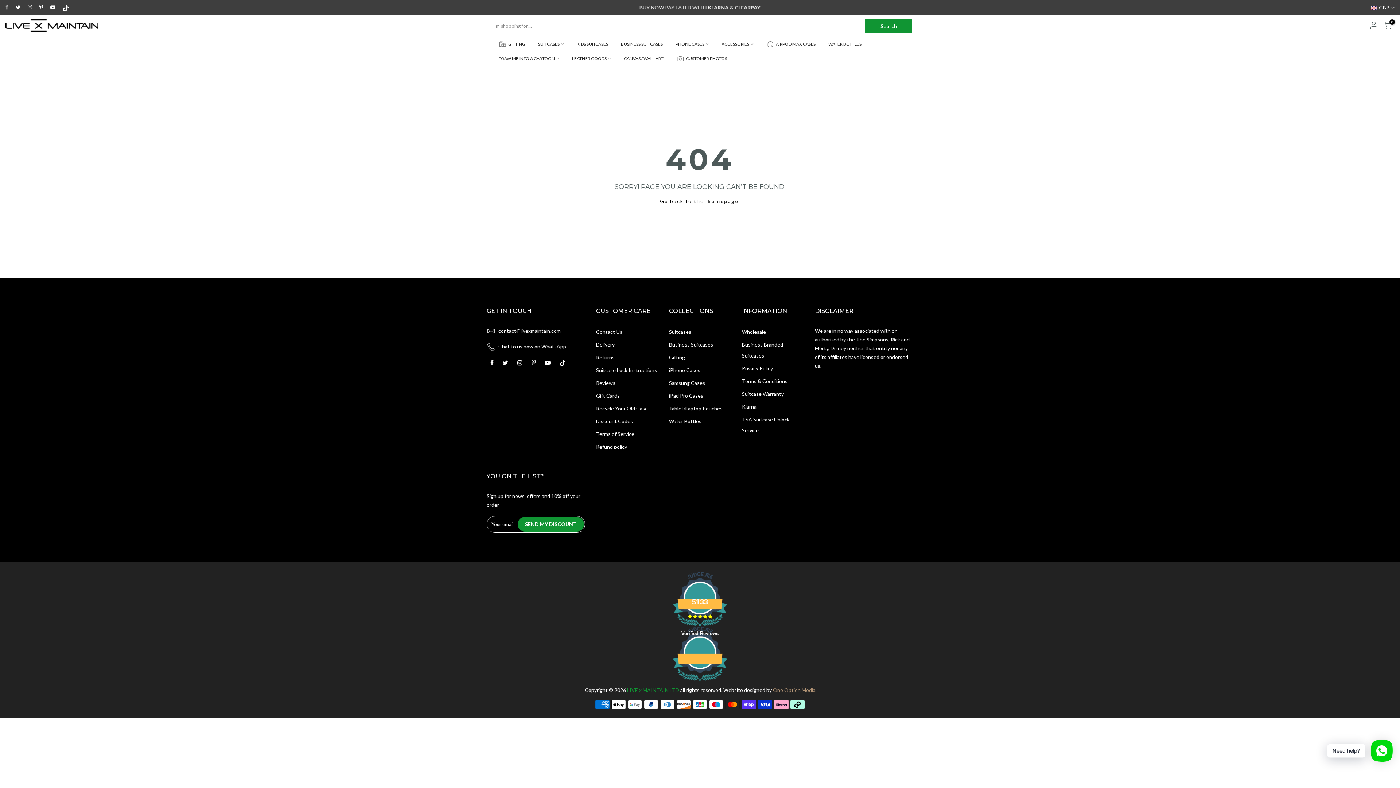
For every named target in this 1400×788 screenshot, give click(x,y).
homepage (723, 201)
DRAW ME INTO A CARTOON (527, 58)
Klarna (749, 406)
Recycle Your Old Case (622, 408)
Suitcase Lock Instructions (626, 370)
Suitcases (680, 332)
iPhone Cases (684, 370)
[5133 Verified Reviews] (700, 682)
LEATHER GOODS (589, 58)
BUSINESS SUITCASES (642, 44)
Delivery (605, 344)
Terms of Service (615, 434)
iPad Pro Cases (686, 396)
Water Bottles (685, 421)
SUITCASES (549, 44)
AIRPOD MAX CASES (796, 44)
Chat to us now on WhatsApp (532, 346)
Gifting (677, 357)
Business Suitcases (691, 344)
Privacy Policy (757, 368)
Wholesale (754, 332)
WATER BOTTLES (845, 44)
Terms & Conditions (765, 381)
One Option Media (794, 690)
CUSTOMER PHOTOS (706, 58)
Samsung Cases (687, 383)
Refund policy (611, 447)
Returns (605, 357)
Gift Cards (608, 396)
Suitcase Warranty (763, 394)
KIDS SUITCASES (592, 44)
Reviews (605, 383)
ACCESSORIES (735, 44)
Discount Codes (614, 421)
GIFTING (516, 44)
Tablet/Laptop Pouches (696, 408)
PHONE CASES (690, 44)
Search (888, 26)
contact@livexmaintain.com (529, 331)
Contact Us (609, 332)
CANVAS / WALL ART (644, 58)
